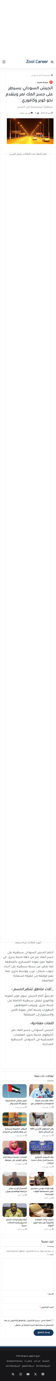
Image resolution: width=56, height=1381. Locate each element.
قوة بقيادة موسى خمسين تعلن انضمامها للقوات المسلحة (42, 1192)
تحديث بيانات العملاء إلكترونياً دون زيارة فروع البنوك (43, 1223)
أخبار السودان (36, 76)
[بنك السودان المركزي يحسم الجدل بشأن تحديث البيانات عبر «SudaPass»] (41, 1147)
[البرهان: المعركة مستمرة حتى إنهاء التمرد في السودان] (14, 1119)
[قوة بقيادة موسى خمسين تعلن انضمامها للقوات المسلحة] (41, 1179)
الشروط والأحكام (43, 1366)
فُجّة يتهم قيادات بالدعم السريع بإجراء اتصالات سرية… (16, 1223)
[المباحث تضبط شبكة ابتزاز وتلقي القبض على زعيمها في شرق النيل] (14, 1147)
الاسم (51, 1294)
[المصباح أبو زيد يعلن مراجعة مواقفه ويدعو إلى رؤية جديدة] (14, 1179)
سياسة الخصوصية (15, 1361)
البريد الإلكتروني (47, 1307)
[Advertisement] (28, 28)
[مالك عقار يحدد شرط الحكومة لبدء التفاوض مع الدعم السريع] (41, 1091)
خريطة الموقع (28, 1366)
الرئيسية (47, 76)
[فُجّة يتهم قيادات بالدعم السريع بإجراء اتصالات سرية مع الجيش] (14, 1210)
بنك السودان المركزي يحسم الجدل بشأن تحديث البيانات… (42, 1160)
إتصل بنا (28, 1361)
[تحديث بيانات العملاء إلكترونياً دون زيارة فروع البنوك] (41, 1210)
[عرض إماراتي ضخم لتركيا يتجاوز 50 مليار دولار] (14, 1091)
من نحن (37, 1361)
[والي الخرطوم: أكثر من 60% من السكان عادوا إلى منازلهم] (41, 1119)
